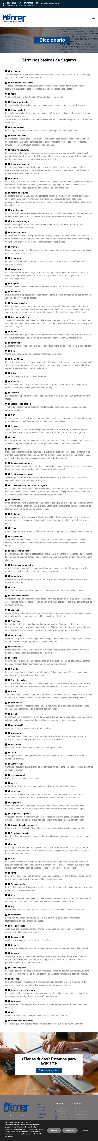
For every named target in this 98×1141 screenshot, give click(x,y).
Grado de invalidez (19, 680)
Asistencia (15, 292)
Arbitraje (15, 247)
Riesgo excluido (18, 937)
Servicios (41, 1110)
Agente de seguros (19, 193)
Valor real (15, 979)
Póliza (13, 844)
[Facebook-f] (10, 1115)
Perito (13, 873)
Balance (14, 331)
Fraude (14, 658)
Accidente (15, 71)
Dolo (13, 587)
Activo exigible (17, 127)
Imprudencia (16, 703)
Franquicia (15, 621)
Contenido (15, 500)
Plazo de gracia (18, 884)
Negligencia (16, 802)
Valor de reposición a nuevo (23, 990)
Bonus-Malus (17, 359)
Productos (41, 1114)
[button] (93, 18)
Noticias (40, 1117)
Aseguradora (17, 269)
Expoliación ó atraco (20, 595)
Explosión (15, 610)
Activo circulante (18, 110)
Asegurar (15, 283)
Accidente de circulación (22, 82)
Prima (13, 858)
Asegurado (16, 258)
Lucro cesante (17, 764)
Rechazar (70, 1130)
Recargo (14, 945)
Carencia (15, 392)
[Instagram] (22, 1115)
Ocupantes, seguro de (21, 814)
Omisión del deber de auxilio (24, 825)
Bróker (14, 373)
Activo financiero (18, 135)
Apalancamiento (18, 232)
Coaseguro (16, 449)
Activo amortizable (19, 102)
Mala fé (14, 783)
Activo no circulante (20, 150)
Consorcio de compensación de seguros (29, 485)
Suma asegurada (18, 967)
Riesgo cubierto (18, 926)
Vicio (13, 1012)
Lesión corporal (18, 775)
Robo (13, 895)
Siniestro (15, 953)
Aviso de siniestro (19, 303)
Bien (13, 351)
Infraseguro (16, 733)
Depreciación (17, 576)
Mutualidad (16, 791)
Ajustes (85, 1130)
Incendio (15, 714)
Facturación (16, 635)
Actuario (14, 178)
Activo (13, 94)
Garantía (15, 669)
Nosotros (41, 1107)
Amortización (17, 210)
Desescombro (17, 536)
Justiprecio (16, 744)
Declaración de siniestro (22, 565)
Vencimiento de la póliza (22, 1020)
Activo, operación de (20, 164)
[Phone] (18, 1115)
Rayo (13, 906)
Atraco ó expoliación (20, 317)
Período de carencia (20, 833)
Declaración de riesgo (20, 551)
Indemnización (17, 725)
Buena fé (15, 381)
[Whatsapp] (14, 1115)
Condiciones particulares (22, 474)
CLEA (13, 437)
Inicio (39, 1104)
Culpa (13, 528)
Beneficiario (16, 343)
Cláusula (15, 426)
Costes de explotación (21, 404)
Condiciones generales (21, 463)
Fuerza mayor (17, 646)
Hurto (13, 691)
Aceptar (54, 1130)
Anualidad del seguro (20, 221)
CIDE (13, 415)
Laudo (13, 752)
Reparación (16, 914)
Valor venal (16, 1001)
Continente (16, 514)
